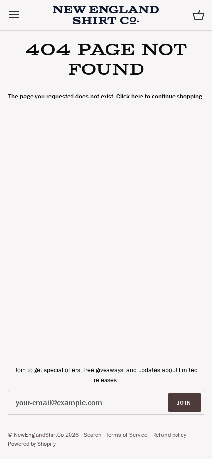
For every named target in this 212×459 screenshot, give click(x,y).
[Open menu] (22, 15)
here (137, 96)
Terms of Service (126, 435)
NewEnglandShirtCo (39, 435)
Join (184, 403)
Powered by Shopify (32, 444)
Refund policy (169, 435)
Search (92, 435)
